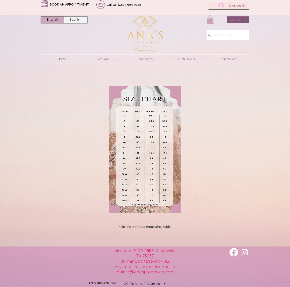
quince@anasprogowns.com (145, 271)
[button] (210, 19)
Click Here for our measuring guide (145, 227)
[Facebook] (233, 252)
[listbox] (238, 19)
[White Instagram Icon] (245, 252)
